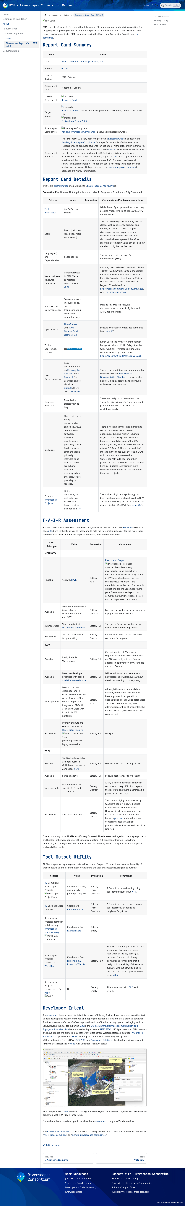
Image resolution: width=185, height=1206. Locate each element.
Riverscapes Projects (115, 560)
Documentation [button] (11, 50)
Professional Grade (71, 121)
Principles (128, 527)
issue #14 (136, 505)
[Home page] (45, 15)
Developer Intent (160, 24)
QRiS (84, 121)
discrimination (61, 185)
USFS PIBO (105, 1029)
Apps (47, 992)
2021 (66, 286)
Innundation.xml (75, 909)
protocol (118, 818)
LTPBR (74, 1036)
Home (6, 14)
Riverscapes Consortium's (100, 185)
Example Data (74, 930)
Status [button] (7, 38)
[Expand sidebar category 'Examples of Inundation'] (36, 19)
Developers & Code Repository (81, 1187)
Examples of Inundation (15, 18)
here (76, 768)
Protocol (68, 377)
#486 (115, 975)
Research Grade (69, 100)
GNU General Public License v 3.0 (71, 331)
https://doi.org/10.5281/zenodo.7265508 (121, 355)
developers (53, 1015)
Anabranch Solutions (101, 1040)
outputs (68, 387)
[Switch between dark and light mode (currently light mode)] (156, 5)
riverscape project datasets (122, 167)
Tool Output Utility (160, 20)
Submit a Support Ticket (124, 1187)
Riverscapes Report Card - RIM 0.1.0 (21, 44)
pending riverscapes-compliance (89, 1134)
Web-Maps (50, 966)
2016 (50, 530)
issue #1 (109, 331)
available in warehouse (74, 680)
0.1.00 (64, 68)
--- (111, 149)
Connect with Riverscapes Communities (132, 1183)
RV (79, 508)
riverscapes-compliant (55, 1134)
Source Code (10, 28)
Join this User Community (78, 1178)
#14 (134, 891)
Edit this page (53, 1145)
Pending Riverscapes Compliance (78, 131)
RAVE (73, 579)
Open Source (70, 324)
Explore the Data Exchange (125, 1178)
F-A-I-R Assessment (161, 16)
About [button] (6, 23)
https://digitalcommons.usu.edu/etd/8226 (121, 288)
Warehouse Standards (73, 627)
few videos (75, 391)
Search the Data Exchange (78, 1183)
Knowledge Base (73, 1191)
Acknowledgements (14, 33)
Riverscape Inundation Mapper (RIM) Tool (82, 61)
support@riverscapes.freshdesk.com (130, 1191)
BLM (66, 1111)
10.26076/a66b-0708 (115, 292)
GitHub (146, 5)
